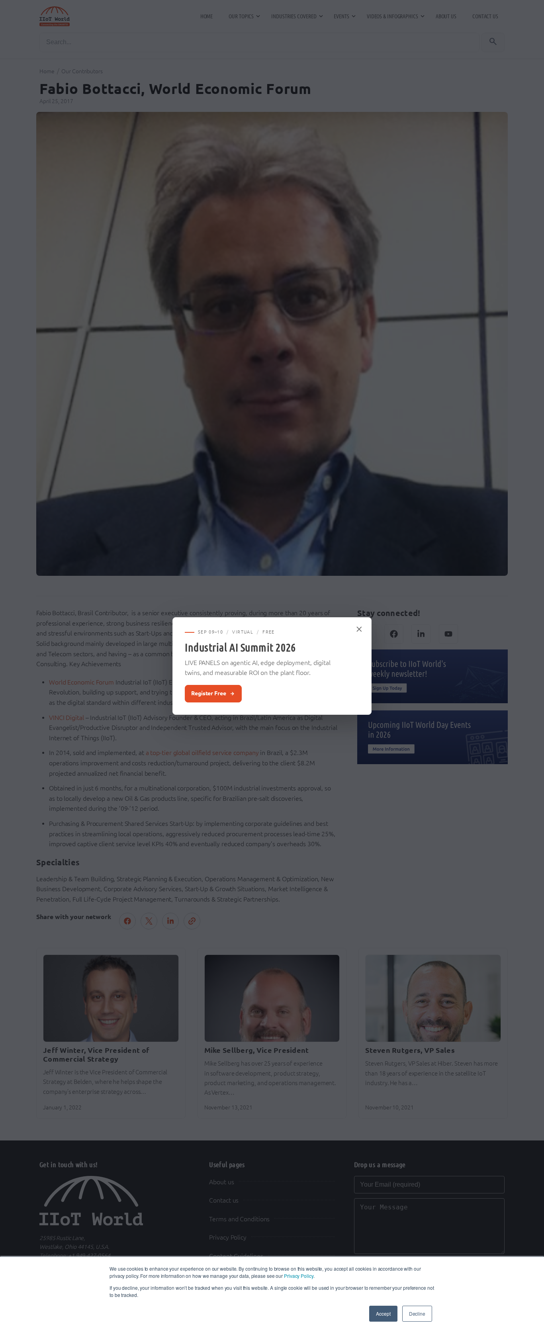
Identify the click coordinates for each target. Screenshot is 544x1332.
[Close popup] (359, 629)
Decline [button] (417, 1313)
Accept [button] (383, 1313)
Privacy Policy (298, 1275)
